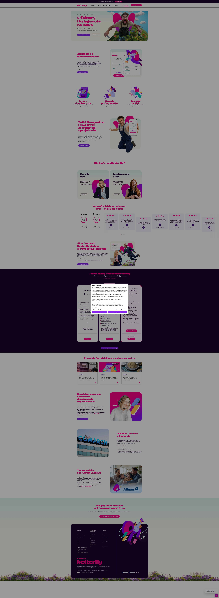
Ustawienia (100, 311)
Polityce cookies (123, 309)
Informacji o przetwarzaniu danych (111, 309)
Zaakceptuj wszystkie (117, 311)
